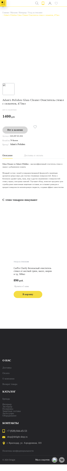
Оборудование (9, 416)
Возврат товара (9, 384)
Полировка (7, 409)
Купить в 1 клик (21, 286)
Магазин (13, 12)
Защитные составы (11, 411)
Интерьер (22, 12)
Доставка (6, 368)
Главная (5, 12)
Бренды (6, 399)
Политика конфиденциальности (18, 451)
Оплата (5, 373)
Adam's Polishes (17, 144)
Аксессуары (8, 413)
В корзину (28, 294)
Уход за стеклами (34, 12)
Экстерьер (7, 407)
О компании (8, 379)
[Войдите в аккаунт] (50, 3)
